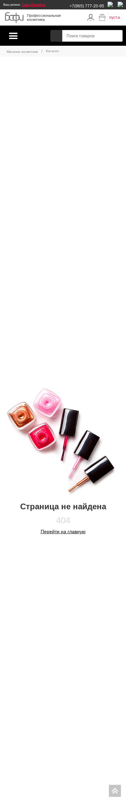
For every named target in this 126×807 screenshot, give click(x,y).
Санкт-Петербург (34, 4)
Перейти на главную (63, 531)
